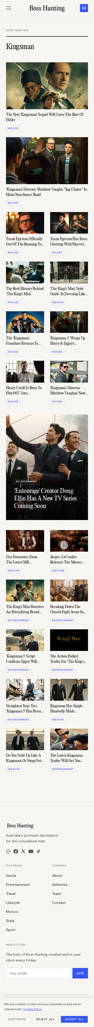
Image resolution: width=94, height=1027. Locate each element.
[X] (23, 851)
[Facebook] (16, 851)
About (57, 875)
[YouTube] (30, 851)
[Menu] (8, 8)
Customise (17, 1019)
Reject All (45, 1019)
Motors (12, 911)
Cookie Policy (32, 1009)
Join (80, 973)
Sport (11, 930)
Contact (59, 902)
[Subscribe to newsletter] (84, 8)
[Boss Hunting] (47, 8)
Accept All (74, 1019)
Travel (11, 893)
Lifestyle (13, 902)
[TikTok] (38, 851)
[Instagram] (8, 851)
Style (10, 920)
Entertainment (18, 884)
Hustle (11, 875)
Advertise (60, 884)
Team (56, 893)
